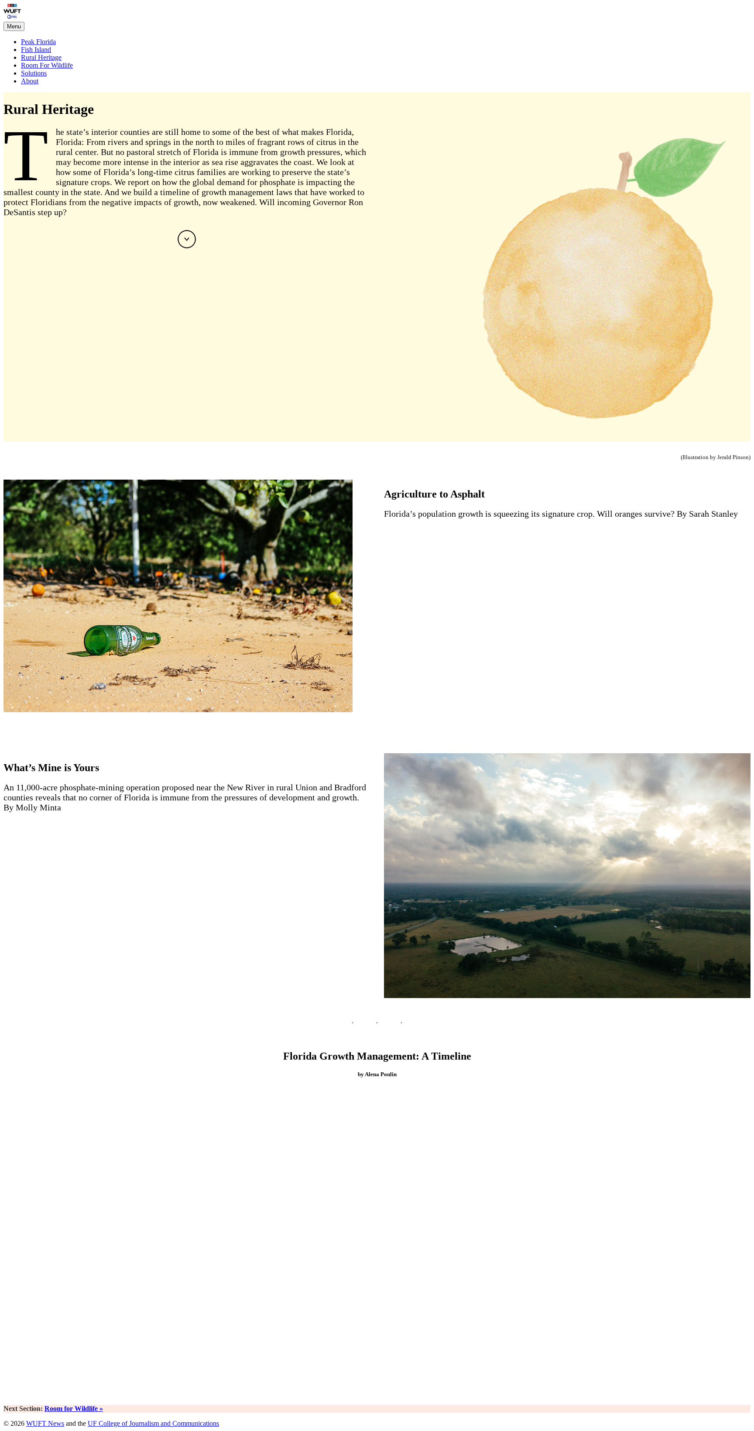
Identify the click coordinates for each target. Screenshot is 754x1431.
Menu (14, 26)
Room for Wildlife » (74, 1408)
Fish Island (36, 49)
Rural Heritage (41, 57)
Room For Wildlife (47, 65)
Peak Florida (40, 10)
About (29, 81)
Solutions (34, 73)
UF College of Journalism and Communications (153, 1423)
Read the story (404, 531)
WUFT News (45, 1423)
